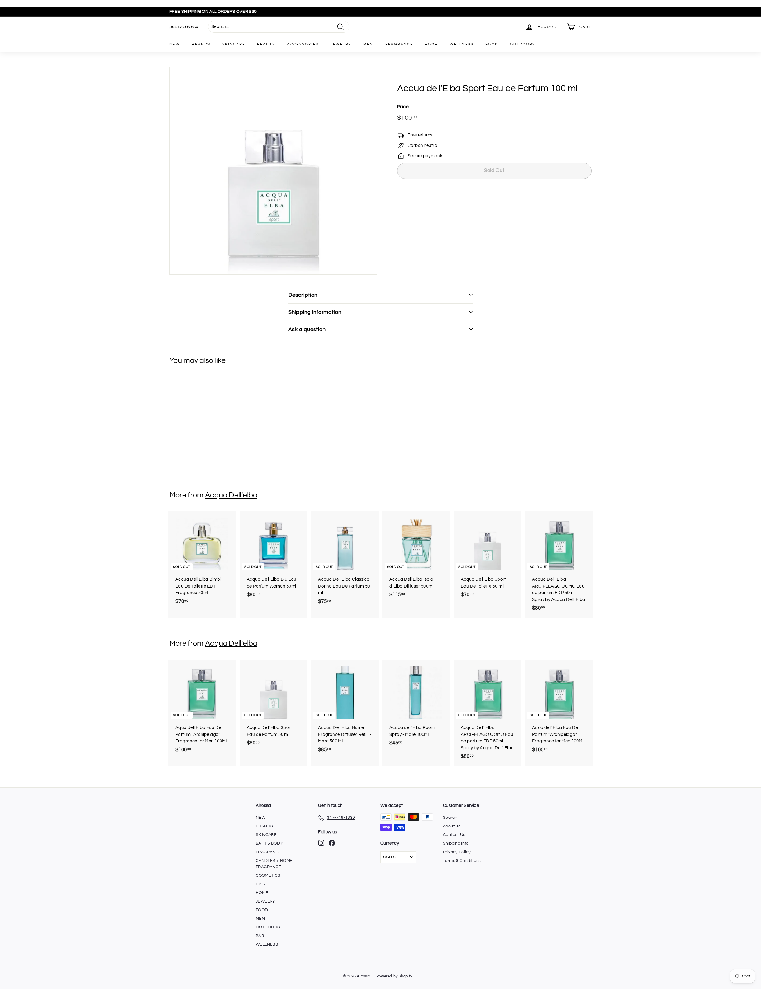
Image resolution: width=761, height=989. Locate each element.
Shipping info (455, 843)
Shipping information (314, 312)
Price (403, 106)
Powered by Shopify (394, 976)
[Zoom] (273, 170)
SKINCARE (233, 44)
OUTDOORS (522, 44)
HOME (431, 44)
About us (451, 826)
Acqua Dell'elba (231, 495)
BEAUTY (266, 44)
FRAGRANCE (399, 44)
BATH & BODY (269, 843)
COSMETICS (268, 875)
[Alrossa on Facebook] (332, 843)
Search (450, 817)
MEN (368, 44)
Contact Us (454, 835)
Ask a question (307, 329)
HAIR (260, 884)
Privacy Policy (457, 852)
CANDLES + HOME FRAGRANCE (274, 864)
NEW (174, 44)
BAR (260, 936)
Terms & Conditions (462, 861)
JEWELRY (341, 44)
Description (302, 295)
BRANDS (201, 44)
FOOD (491, 44)
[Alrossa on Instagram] (321, 843)
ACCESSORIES (302, 44)
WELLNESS (462, 44)
